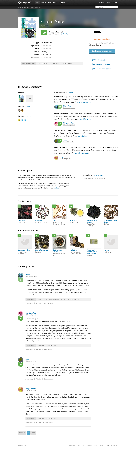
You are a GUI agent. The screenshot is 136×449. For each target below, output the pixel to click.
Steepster (25, 2)
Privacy (107, 445)
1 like (39, 422)
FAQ (83, 445)
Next (33, 433)
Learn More (102, 2)
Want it (29, 106)
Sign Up (109, 2)
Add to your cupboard (103, 69)
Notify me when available (102, 51)
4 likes (39, 349)
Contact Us (114, 445)
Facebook (89, 445)
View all (70, 92)
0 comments (50, 303)
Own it (28, 116)
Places (43, 2)
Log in (115, 2)
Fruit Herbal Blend (47, 43)
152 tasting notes (68, 142)
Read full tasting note (84, 102)
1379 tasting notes (69, 125)
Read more (56, 188)
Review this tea (100, 60)
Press (78, 445)
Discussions (52, 2)
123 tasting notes (65, 159)
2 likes (39, 379)
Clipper (32, 7)
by (44, 25)
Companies (25, 7)
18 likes (39, 303)
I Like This (36, 303)
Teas (37, 2)
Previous (22, 433)
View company (99, 175)
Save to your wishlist (102, 64)
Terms (101, 445)
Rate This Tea (64, 34)
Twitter (95, 445)
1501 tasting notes (69, 108)
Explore (62, 2)
